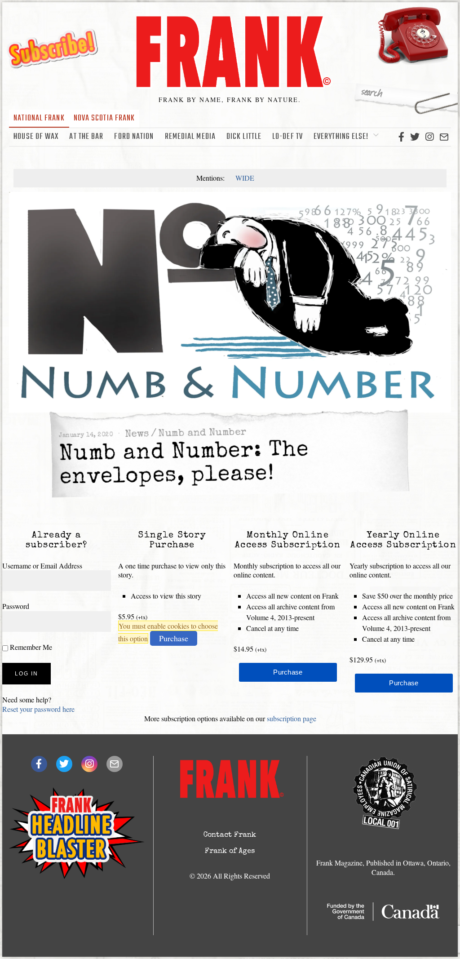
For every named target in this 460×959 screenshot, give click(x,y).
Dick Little (243, 136)
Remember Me (30, 647)
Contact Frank (229, 835)
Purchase (173, 638)
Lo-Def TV (287, 136)
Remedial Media (190, 136)
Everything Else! (341, 136)
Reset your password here (38, 709)
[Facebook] (401, 137)
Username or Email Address (42, 565)
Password (15, 606)
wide (244, 177)
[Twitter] (415, 137)
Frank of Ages (230, 851)
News (137, 435)
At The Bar (86, 136)
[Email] (444, 137)
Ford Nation (134, 136)
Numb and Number (202, 433)
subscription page (291, 718)
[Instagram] (429, 137)
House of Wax (35, 136)
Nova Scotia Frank (104, 118)
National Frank (38, 118)
